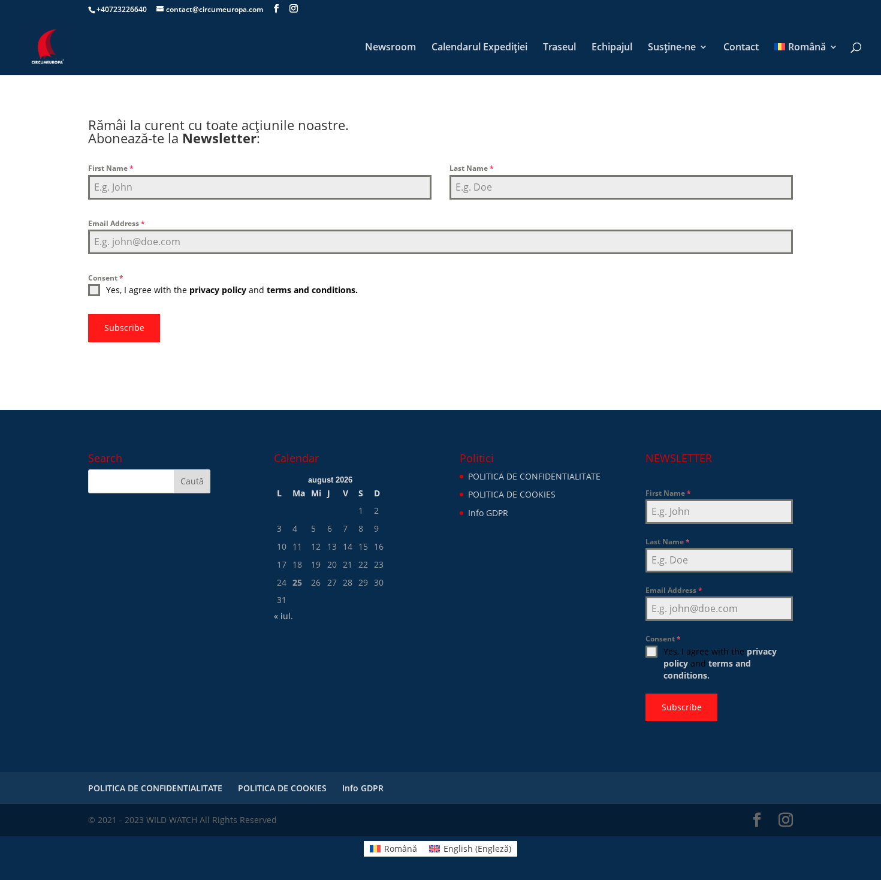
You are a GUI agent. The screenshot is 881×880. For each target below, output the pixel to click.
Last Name (471, 168)
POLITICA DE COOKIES (512, 494)
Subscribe (124, 327)
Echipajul (612, 48)
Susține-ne (672, 48)
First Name (111, 168)
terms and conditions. (312, 290)
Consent (105, 278)
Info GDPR (488, 513)
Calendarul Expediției (479, 48)
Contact (741, 48)
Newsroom (390, 48)
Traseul (559, 48)
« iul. (283, 616)
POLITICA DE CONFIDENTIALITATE (534, 476)
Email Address (116, 223)
